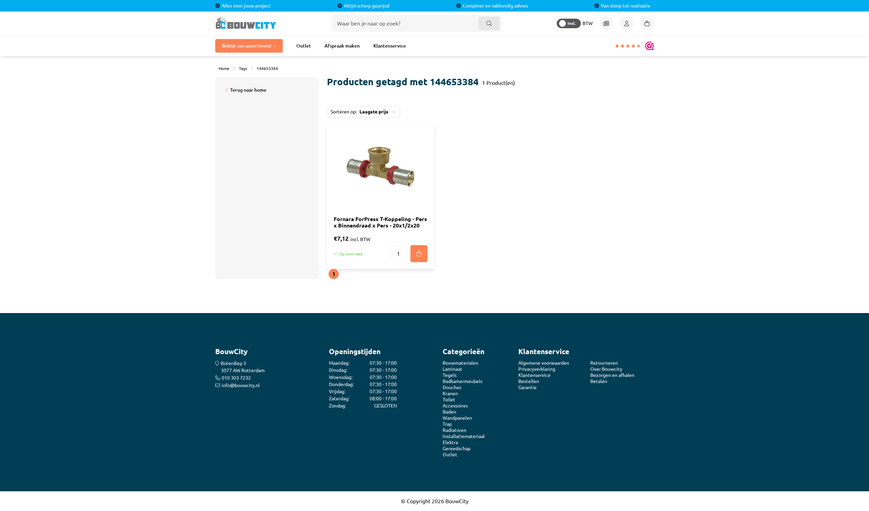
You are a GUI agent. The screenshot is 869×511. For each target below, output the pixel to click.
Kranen (450, 393)
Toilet (449, 399)
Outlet (303, 46)
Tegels (450, 375)
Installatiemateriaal (464, 436)
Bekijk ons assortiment (247, 46)
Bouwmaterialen (460, 363)
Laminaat (452, 369)
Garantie (527, 387)
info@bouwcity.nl (241, 385)
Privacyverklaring (536, 369)
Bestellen (528, 381)
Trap (447, 424)
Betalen (598, 381)
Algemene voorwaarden (543, 363)
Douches (452, 387)
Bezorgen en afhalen (612, 375)
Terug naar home (248, 90)
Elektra (450, 442)
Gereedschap (456, 448)
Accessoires (455, 405)
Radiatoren (454, 430)
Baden (449, 412)
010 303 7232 (236, 378)
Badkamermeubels (462, 381)
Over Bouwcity (606, 369)
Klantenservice (389, 46)
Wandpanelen (457, 418)
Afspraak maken (342, 46)
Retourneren (604, 363)
